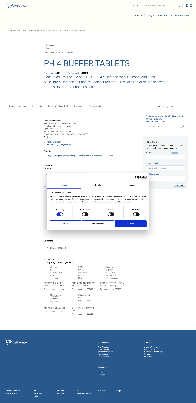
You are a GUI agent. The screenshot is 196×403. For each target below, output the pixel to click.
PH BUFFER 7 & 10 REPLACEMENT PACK (54, 284)
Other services (104, 356)
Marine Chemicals (34, 30)
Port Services (103, 347)
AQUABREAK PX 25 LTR (54, 308)
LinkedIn (101, 372)
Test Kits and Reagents (50, 30)
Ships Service (103, 349)
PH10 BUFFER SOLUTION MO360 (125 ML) (112, 284)
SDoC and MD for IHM (57, 248)
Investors (148, 356)
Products (23, 30)
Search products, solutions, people (180, 6)
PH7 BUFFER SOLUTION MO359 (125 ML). (83, 284)
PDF (172, 107)
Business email (152, 163)
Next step (179, 185)
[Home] (17, 5)
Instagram (102, 374)
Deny (65, 224)
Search (182, 126)
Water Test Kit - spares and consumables (72, 30)
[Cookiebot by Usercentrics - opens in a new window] (137, 177)
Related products (96, 106)
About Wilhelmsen (152, 347)
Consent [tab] (64, 185)
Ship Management (105, 352)
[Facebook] (187, 6)
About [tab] (132, 185)
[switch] (85, 214)
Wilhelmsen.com (13, 30)
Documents (78, 106)
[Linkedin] (191, 6)
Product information (17, 106)
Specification (37, 106)
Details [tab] (98, 185)
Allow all (130, 224)
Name (148, 152)
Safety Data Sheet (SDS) (58, 106)
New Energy (103, 354)
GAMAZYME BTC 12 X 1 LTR (83, 309)
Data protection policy (37, 393)
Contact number (153, 174)
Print (162, 107)
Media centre (149, 349)
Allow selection (98, 224)
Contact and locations (153, 352)
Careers (147, 354)
